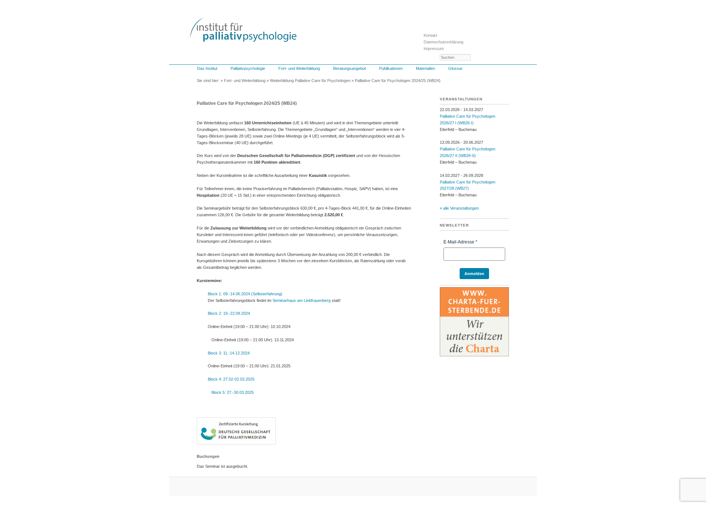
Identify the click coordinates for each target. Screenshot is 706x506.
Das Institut (207, 68)
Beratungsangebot (349, 68)
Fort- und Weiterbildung (299, 68)
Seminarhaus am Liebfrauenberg (301, 300)
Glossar (455, 68)
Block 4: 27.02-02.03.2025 (231, 379)
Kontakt (430, 35)
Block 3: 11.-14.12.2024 (229, 353)
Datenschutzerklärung (443, 42)
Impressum (434, 48)
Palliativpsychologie (248, 68)
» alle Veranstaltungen (459, 208)
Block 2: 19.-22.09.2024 (229, 313)
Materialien (425, 68)
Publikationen (391, 68)
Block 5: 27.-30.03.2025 (232, 392)
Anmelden (474, 273)
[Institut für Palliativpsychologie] (243, 39)
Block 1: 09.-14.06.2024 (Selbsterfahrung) (245, 294)
